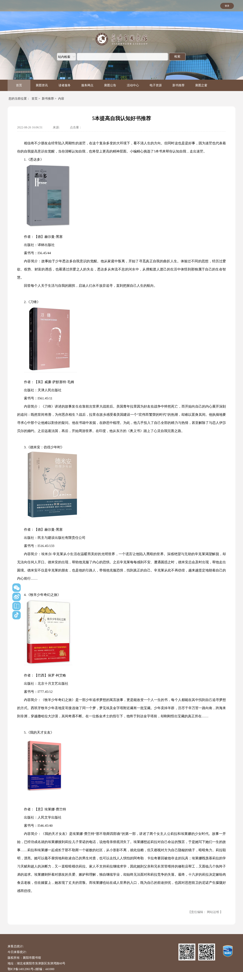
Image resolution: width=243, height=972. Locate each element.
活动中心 (133, 85)
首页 (19, 85)
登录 (227, 6)
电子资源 (156, 85)
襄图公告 (110, 85)
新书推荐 (178, 85)
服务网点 (87, 85)
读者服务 (64, 85)
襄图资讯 (42, 85)
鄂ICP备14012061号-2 (22, 969)
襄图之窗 (201, 85)
